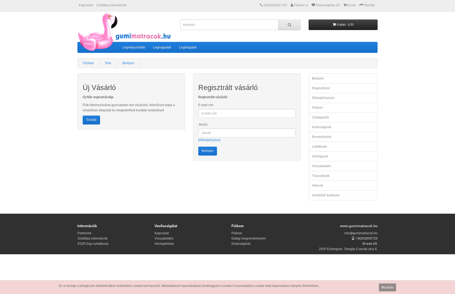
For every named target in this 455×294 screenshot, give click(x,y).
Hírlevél (317, 185)
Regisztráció (321, 88)
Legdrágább (188, 47)
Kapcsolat (86, 5)
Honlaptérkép (164, 244)
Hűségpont (320, 156)
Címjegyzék (320, 117)
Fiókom (317, 107)
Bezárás (387, 287)
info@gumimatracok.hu (361, 233)
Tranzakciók (320, 176)
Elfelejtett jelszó (209, 140)
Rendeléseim (321, 137)
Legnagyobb (162, 47)
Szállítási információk (111, 5)
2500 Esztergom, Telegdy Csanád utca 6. (348, 249)
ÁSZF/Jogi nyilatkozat (92, 244)
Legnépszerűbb (133, 47)
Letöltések (319, 146)
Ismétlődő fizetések (325, 195)
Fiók (108, 63)
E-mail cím (205, 105)
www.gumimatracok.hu (359, 226)
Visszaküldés (321, 166)
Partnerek (84, 233)
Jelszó (202, 124)
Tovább (91, 120)
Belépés (128, 63)
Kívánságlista (321, 127)
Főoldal (88, 63)
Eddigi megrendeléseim (248, 238)
